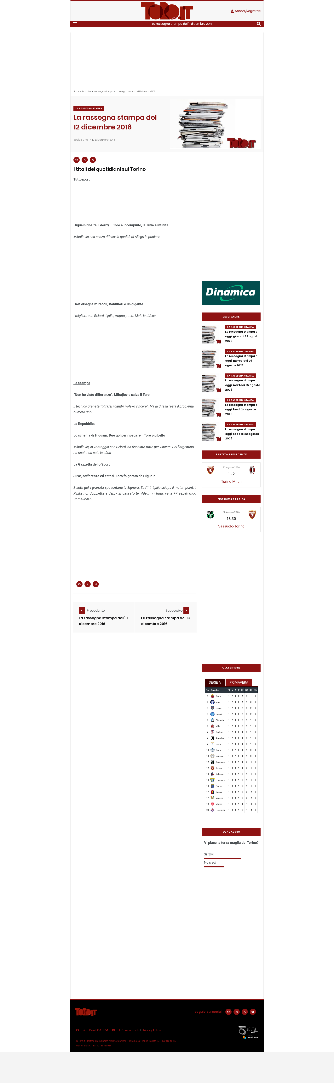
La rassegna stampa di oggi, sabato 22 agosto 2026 (242, 433)
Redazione (80, 140)
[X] (245, 1012)
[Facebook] (228, 1012)
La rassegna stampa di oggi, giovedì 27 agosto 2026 (242, 336)
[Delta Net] (248, 1032)
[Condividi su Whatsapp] (93, 160)
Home (76, 91)
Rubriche (86, 91)
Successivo (174, 610)
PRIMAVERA (238, 682)
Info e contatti (129, 1030)
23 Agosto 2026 (231, 467)
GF (242, 690)
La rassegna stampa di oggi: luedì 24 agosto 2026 (241, 409)
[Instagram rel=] (236, 1012)
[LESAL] (231, 292)
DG (251, 690)
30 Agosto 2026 (231, 512)
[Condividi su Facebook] (76, 160)
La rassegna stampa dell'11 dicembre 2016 (182, 23)
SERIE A (215, 682)
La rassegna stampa (103, 91)
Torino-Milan (231, 481)
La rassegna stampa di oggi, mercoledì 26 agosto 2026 (241, 360)
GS (246, 690)
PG (229, 690)
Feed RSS (95, 1030)
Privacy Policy (152, 1030)
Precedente (96, 610)
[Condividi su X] (85, 160)
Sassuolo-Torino (231, 526)
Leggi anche (231, 316)
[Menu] (75, 23)
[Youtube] (253, 1012)
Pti (255, 690)
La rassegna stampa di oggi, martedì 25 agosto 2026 (242, 385)
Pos (207, 690)
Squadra (215, 690)
